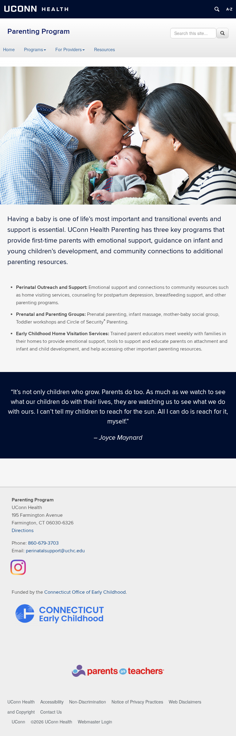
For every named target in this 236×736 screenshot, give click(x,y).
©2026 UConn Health (51, 722)
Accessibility (52, 702)
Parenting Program (38, 31)
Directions (22, 530)
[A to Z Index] (229, 9)
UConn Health (21, 702)
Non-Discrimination (87, 702)
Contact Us (51, 712)
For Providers (68, 49)
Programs (33, 49)
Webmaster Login (95, 722)
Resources (104, 49)
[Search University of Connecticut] (217, 9)
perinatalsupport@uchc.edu (55, 551)
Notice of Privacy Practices (137, 702)
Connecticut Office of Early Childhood (85, 592)
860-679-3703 (43, 543)
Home (9, 49)
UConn (18, 722)
